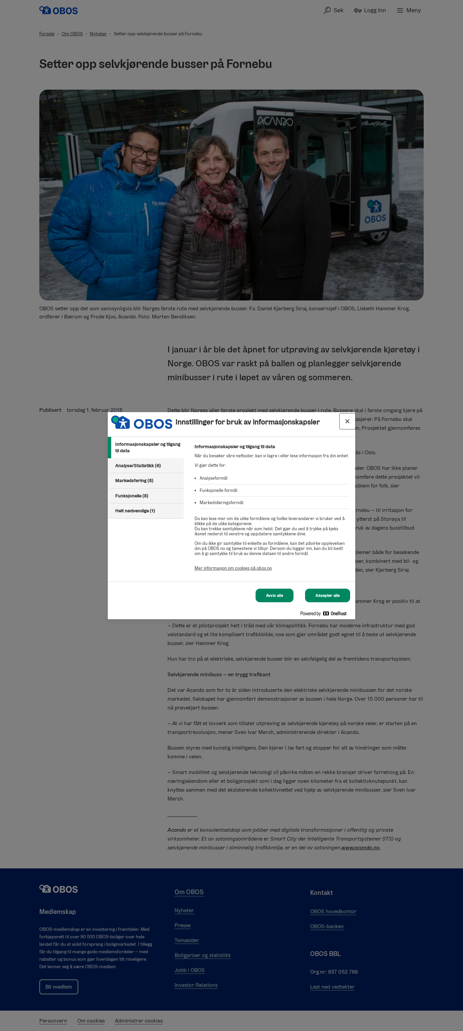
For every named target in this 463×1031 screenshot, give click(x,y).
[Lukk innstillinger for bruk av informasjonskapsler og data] (347, 421)
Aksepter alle (328, 595)
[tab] (146, 447)
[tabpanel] (272, 511)
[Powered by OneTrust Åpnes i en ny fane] (326, 615)
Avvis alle (274, 595)
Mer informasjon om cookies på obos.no (233, 568)
